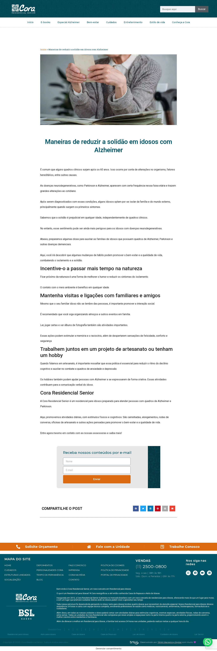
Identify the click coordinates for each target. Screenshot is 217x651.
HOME (7, 565)
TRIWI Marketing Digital (170, 642)
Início (30, 22)
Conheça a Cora (181, 22)
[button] (136, 508)
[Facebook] (195, 573)
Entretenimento (133, 22)
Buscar (202, 9)
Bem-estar (93, 22)
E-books (45, 22)
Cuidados (111, 22)
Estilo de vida (157, 22)
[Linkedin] (209, 573)
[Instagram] (188, 573)
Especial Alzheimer (69, 22)
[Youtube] (202, 573)
